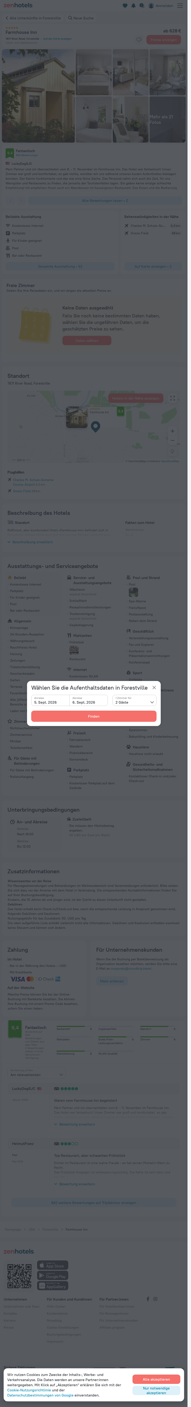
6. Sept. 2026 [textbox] (83, 702)
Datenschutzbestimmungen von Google (40, 1395)
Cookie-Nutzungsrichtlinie (29, 1390)
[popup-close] (154, 687)
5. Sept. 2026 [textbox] (45, 702)
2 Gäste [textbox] (122, 702)
